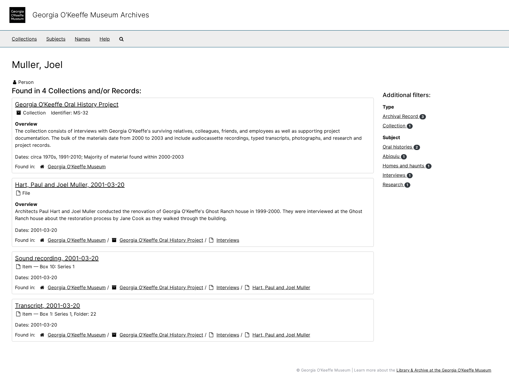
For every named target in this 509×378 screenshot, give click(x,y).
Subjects (55, 39)
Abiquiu (394, 156)
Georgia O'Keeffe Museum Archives (90, 15)
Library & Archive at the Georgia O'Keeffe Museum (443, 370)
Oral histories (400, 147)
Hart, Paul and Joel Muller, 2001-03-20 (70, 184)
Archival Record (403, 116)
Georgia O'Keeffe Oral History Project (66, 104)
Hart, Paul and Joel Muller (281, 287)
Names (82, 39)
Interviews (228, 240)
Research (395, 184)
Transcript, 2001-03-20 (47, 305)
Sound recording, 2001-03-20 (57, 258)
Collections (24, 39)
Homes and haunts (406, 166)
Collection (397, 126)
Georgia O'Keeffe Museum (77, 166)
